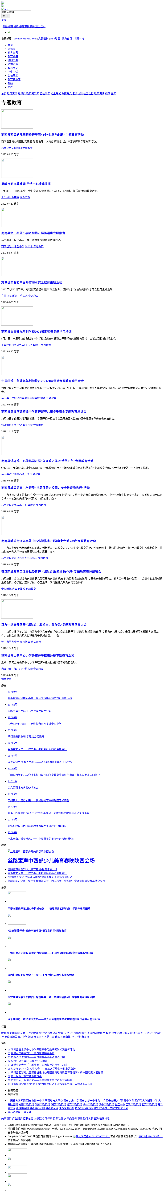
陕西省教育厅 (97, 1033)
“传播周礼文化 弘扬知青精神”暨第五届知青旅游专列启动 (40, 877)
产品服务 (72, 1118)
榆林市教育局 (90, 1104)
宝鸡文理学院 (81, 1033)
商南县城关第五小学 (12, 505)
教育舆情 (13, 56)
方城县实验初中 (10, 295)
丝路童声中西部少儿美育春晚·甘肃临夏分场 (32, 869)
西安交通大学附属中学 (118, 1100)
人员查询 (43, 38)
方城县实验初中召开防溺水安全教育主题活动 (31, 282)
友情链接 (39, 1118)
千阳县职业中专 (10, 197)
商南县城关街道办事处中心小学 (19, 558)
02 (9, 1053)
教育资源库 (14, 79)
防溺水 (29, 246)
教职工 (36, 345)
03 (9, 1057)
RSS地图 (55, 38)
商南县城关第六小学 (16, 1036)
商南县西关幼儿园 (11, 148)
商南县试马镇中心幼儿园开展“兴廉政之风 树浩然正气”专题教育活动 (47, 461)
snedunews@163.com (25, 38)
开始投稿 (8, 26)
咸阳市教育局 (26, 1104)
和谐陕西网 (22, 1108)
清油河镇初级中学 (11, 425)
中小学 (43, 1033)
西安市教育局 (149, 1104)
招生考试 (13, 71)
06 (9, 1068)
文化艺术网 (121, 1108)
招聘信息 (28, 1118)
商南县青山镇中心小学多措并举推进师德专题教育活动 (37, 655)
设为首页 (67, 38)
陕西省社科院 (66, 1108)
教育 (108, 1033)
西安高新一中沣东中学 (92, 1100)
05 (9, 1065)
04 (9, 1061)
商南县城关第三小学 (21, 1033)
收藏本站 (79, 38)
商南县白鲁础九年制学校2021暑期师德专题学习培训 (36, 331)
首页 (10, 45)
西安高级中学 (71, 1100)
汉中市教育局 (106, 1104)
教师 (35, 1033)
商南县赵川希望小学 (12, 246)
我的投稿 (18, 26)
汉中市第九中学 (10, 642)
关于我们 (6, 1118)
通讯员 (11, 48)
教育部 (5, 1033)
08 (9, 1076)
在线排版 (104, 1118)
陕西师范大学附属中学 (145, 1100)
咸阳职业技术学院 (104, 1108)
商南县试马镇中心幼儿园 (15, 474)
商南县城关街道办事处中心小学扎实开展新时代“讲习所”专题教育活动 (48, 541)
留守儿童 (27, 425)
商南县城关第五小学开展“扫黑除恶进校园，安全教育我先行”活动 (45, 487)
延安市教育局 (74, 1104)
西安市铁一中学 (35, 1100)
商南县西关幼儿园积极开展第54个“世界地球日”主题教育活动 (42, 134)
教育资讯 (13, 52)
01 (9, 1049)
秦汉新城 (6, 588)
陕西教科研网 (37, 1108)
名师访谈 (13, 64)
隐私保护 (61, 1118)
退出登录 (40, 26)
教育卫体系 (18, 588)
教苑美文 (13, 68)
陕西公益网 (51, 1108)
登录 (3, 20)
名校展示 (13, 75)
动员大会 (36, 642)
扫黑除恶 (30, 505)
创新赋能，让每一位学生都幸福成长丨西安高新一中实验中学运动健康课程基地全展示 (56, 881)
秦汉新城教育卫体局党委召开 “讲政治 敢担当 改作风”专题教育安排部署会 (51, 571)
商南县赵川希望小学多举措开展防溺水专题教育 (33, 233)
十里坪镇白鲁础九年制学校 (16, 345)
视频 (10, 83)
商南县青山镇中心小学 (14, 669)
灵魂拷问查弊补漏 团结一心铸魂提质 (26, 184)
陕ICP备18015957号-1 (151, 1136)
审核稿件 (29, 26)
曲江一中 (120, 1104)
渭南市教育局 (58, 1104)
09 (9, 1080)
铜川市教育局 (42, 1104)
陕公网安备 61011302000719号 (93, 1136)
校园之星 (13, 60)
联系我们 (83, 1118)
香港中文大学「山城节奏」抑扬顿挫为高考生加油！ (37, 873)
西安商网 (88, 1108)
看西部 (79, 1108)
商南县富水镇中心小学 (60, 1033)
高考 (114, 1033)
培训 (30, 1036)
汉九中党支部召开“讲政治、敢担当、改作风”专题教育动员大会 (44, 624)
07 (9, 1072)
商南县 (85, 1036)
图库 (10, 87)
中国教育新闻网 (17, 1100)
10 (9, 1084)
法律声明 (50, 1118)
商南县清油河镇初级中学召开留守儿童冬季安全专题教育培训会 (43, 411)
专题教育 (27, 148)
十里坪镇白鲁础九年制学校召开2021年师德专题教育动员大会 (42, 381)
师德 (42, 398)
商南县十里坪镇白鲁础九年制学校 (20, 398)
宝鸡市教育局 (133, 1104)
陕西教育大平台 (54, 1100)
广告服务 (17, 1118)
